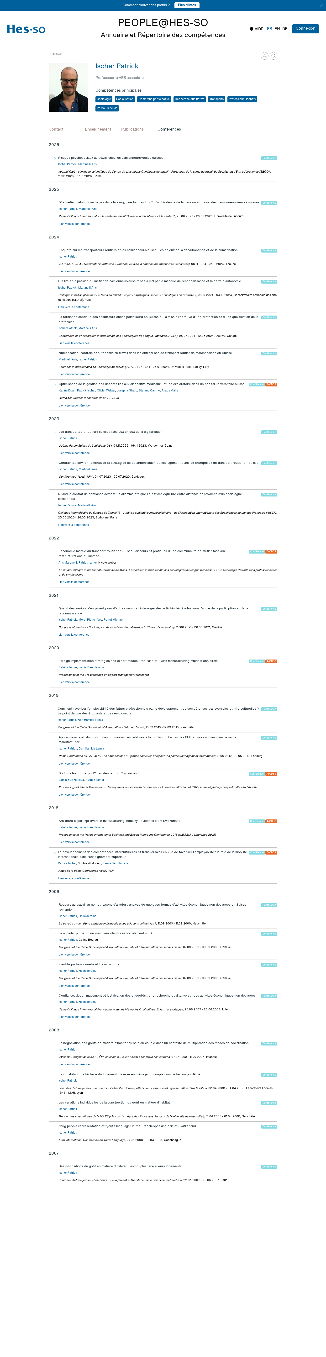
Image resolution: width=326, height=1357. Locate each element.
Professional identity (242, 99)
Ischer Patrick (67, 164)
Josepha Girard (127, 390)
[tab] (63, 130)
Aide (258, 29)
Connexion (305, 29)
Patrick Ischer (86, 390)
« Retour (55, 54)
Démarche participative (154, 99)
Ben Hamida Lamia (90, 720)
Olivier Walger (106, 390)
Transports (217, 99)
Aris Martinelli (67, 562)
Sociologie (104, 99)
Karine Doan (67, 390)
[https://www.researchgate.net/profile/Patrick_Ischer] (273, 56)
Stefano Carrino (149, 390)
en (277, 29)
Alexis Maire (170, 390)
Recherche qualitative (189, 99)
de (285, 29)
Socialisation (124, 99)
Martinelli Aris (87, 164)
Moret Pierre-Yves (90, 619)
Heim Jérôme (87, 916)
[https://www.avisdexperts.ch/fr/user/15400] (264, 56)
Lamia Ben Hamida (91, 667)
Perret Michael (113, 619)
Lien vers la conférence (74, 224)
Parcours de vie (107, 108)
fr (269, 29)
